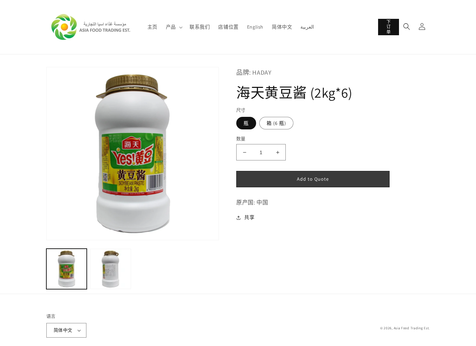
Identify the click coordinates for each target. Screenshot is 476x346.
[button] (173, 27)
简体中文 (63, 330)
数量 (241, 139)
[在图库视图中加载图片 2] (110, 269)
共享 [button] (249, 217)
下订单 (388, 27)
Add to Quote (313, 179)
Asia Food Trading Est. (412, 328)
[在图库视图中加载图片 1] (66, 269)
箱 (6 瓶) (276, 123)
